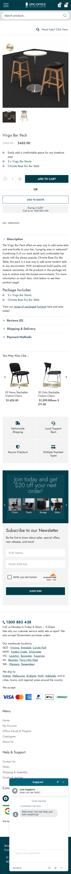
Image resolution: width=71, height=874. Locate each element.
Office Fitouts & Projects (17, 731)
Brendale (26, 648)
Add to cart (47, 179)
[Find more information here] (39, 825)
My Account (10, 726)
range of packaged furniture (30, 307)
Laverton (14, 656)
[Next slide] (66, 377)
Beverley (13, 660)
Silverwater (35, 652)
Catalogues (9, 736)
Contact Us (9, 762)
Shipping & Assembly (15, 772)
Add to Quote (35, 199)
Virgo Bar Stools (21, 161)
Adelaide (50, 676)
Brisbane (31, 676)
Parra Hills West (28, 660)
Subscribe (35, 591)
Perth (41, 676)
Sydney (7, 676)
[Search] (65, 15)
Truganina (39, 656)
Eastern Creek (19, 652)
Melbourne (18, 676)
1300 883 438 (41, 210)
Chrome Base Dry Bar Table (23, 166)
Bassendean (28, 664)
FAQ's (6, 767)
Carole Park (39, 648)
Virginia (14, 648)
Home (6, 720)
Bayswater (26, 656)
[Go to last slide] (5, 377)
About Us (8, 742)
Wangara (14, 664)
